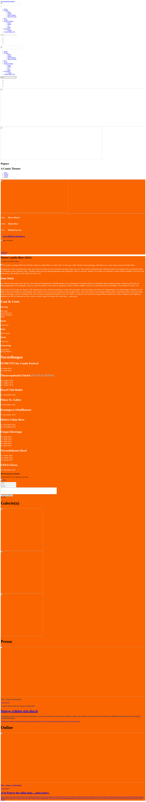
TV (8, 26)
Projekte (6, 10)
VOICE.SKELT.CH (9, 32)
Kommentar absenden (6, 495)
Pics (5, 18)
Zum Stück (4, 253)
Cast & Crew (4, 252)
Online (9, 24)
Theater (9, 13)
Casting (9, 30)
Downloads (7, 29)
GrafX (6, 19)
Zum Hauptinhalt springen (8, 1)
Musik (9, 12)
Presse (9, 22)
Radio (9, 27)
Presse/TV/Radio (8, 21)
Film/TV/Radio (11, 15)
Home (5, 9)
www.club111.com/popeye (14, 236)
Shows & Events (11, 16)
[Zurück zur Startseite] (11, 4)
